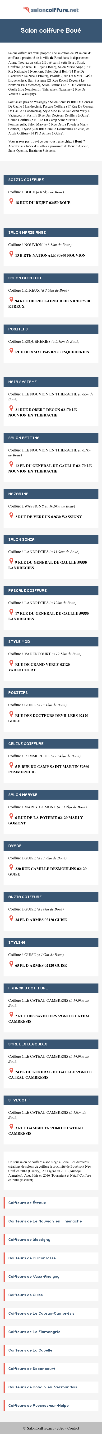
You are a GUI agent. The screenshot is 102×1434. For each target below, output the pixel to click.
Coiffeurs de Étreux (27, 1203)
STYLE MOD (19, 642)
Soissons (49, 150)
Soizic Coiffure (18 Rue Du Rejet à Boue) (46, 64)
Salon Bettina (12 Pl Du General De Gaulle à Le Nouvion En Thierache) (49, 86)
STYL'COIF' (19, 1100)
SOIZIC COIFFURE (26, 180)
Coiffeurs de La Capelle (30, 1350)
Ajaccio (83, 146)
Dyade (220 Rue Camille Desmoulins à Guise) (53, 128)
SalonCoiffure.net (20, 53)
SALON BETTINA (24, 438)
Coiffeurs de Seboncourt (32, 1369)
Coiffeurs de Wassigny (29, 1240)
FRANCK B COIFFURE (28, 988)
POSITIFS (18, 329)
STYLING (17, 942)
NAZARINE (18, 494)
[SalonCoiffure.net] (51, 9)
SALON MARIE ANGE (27, 232)
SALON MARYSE (22, 795)
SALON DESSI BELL (26, 278)
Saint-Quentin (17, 150)
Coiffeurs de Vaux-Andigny (34, 1276)
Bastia (33, 150)
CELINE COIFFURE (26, 744)
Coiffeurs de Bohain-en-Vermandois (42, 1387)
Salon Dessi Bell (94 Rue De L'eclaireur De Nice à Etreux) (46, 73)
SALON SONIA (21, 540)
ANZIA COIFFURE (25, 897)
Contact (73, 1427)
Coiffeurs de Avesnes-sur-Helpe (38, 1406)
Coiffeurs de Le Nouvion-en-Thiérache (45, 1221)
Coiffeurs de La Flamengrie (34, 1332)
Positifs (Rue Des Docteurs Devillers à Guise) (58, 115)
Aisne (12, 62)
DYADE (15, 846)
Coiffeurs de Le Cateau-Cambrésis (41, 1313)
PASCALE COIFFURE (27, 591)
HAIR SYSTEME (22, 382)
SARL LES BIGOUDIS (27, 1044)
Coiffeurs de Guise (25, 1295)
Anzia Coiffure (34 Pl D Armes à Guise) (35, 133)
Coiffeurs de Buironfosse (32, 1258)
